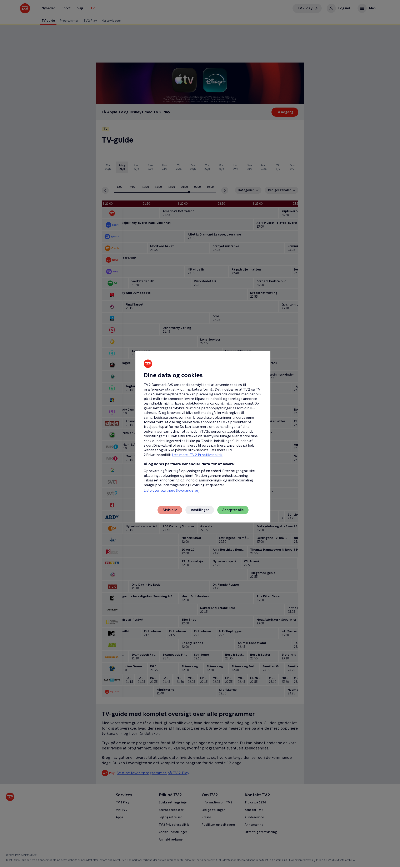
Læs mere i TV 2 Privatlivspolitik (197, 455)
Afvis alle (169, 510)
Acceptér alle (233, 510)
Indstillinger (199, 510)
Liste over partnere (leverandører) (172, 490)
